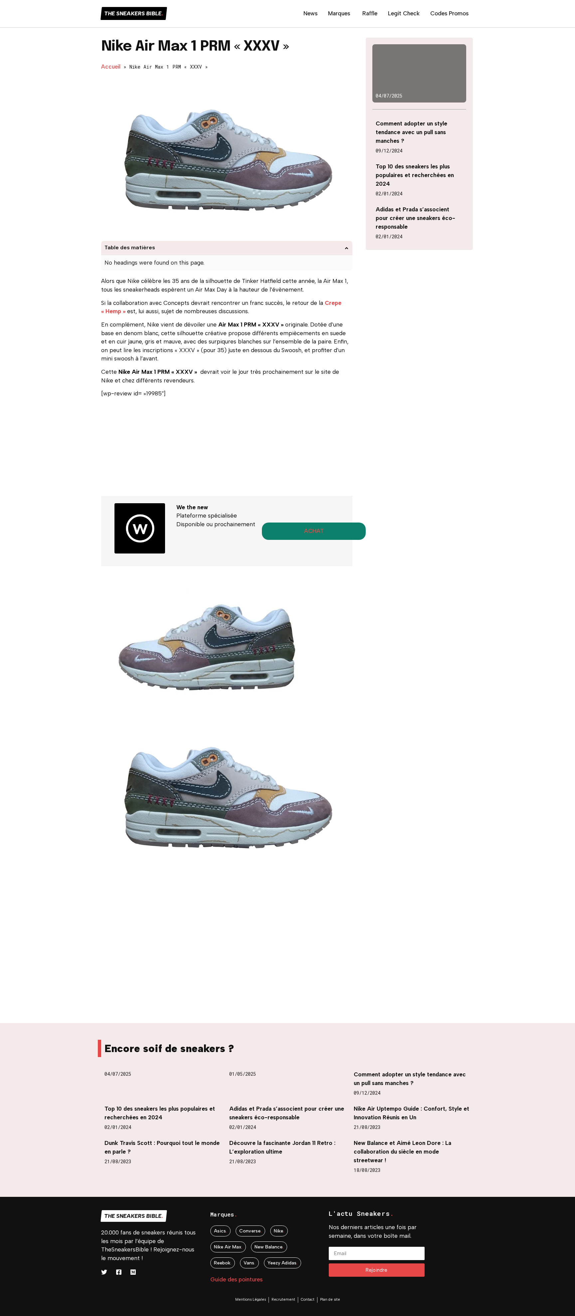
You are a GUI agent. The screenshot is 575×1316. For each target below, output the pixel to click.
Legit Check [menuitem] (404, 13)
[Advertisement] (226, 449)
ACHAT (314, 531)
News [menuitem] (310, 13)
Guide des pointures (236, 1279)
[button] (346, 248)
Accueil (110, 66)
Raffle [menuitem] (369, 13)
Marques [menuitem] (339, 13)
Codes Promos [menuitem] (449, 13)
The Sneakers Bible (133, 13)
